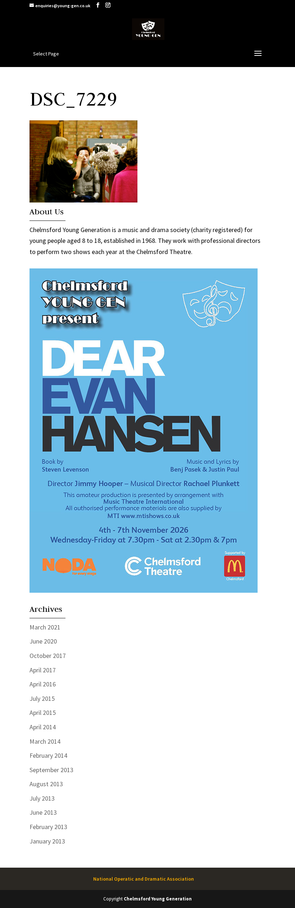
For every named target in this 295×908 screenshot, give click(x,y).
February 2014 (48, 755)
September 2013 (51, 770)
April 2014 (43, 727)
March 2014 (45, 741)
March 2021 (45, 627)
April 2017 (43, 670)
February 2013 (48, 827)
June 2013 (43, 812)
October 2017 (48, 655)
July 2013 (42, 798)
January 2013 (47, 841)
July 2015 (42, 698)
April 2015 (43, 712)
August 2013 (46, 784)
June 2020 (43, 641)
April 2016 (43, 684)
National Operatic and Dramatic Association (143, 879)
